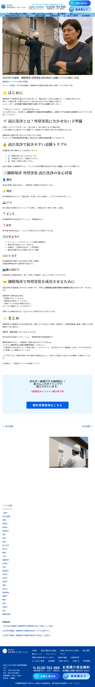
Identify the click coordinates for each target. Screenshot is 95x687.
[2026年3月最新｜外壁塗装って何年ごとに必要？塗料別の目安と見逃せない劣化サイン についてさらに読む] (68, 452)
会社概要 (86, 16)
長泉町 (4, 607)
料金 (4, 567)
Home (34, 650)
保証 (4, 520)
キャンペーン (51, 654)
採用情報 (86, 661)
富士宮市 (5, 545)
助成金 (4, 527)
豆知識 (25, 81)
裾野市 (4, 596)
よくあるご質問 (71, 16)
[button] (77, 14)
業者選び (5, 571)
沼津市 (4, 574)
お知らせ (76, 661)
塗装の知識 (40, 16)
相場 (4, 585)
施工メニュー (76, 14)
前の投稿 (8, 426)
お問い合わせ (64, 661)
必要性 (4, 563)
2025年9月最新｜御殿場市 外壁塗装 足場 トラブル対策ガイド (26, 630)
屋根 (4, 552)
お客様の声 (54, 16)
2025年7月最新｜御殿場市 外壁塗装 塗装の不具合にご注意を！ (26, 635)
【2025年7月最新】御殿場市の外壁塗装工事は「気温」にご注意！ (28, 626)
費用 (4, 600)
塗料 (4, 534)
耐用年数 (5, 592)
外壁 (4, 538)
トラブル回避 (7, 505)
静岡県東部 (6, 614)
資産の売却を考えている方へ (18, 16)
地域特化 (5, 531)
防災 (4, 610)
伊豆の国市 (6, 516)
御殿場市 (5, 560)
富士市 (4, 549)
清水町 (4, 578)
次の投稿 (87, 426)
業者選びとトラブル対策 (12, 81)
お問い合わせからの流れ (42, 14)
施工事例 (61, 14)
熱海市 (4, 581)
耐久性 (4, 589)
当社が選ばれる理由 (18, 14)
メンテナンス (7, 509)
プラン (62, 654)
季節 (4, 542)
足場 (4, 603)
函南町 (4, 523)
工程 (4, 556)
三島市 (4, 513)
